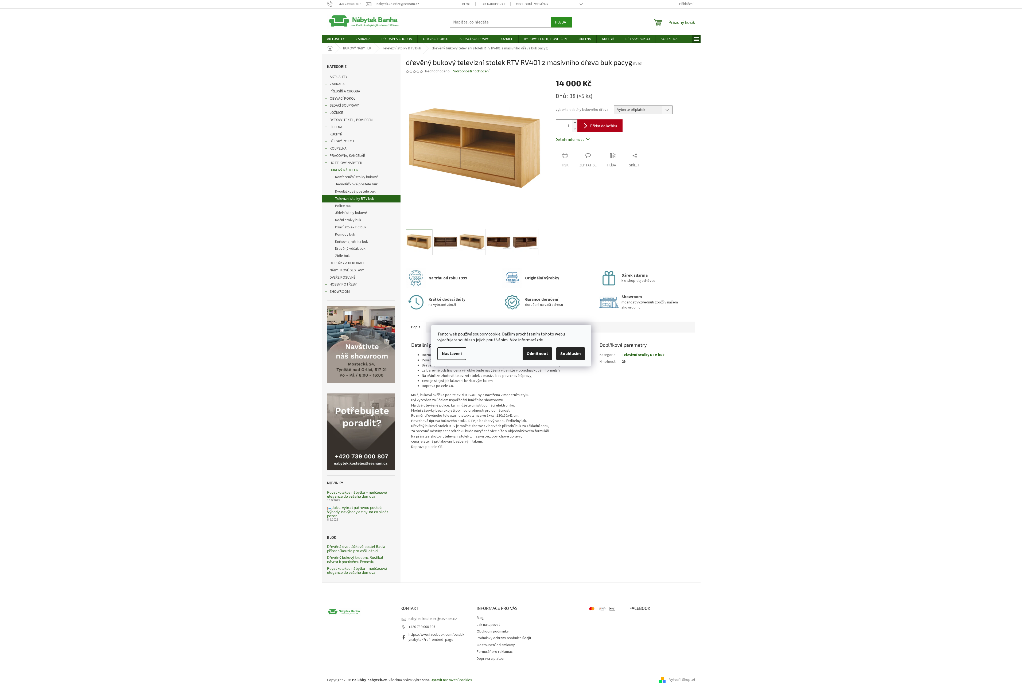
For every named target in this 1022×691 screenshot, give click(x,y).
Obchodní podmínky (532, 4)
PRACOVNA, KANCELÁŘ (347, 155)
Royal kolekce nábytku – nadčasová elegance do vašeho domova (357, 494)
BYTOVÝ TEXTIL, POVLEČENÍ (351, 120)
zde (540, 340)
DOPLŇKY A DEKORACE (347, 263)
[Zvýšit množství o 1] (574, 123)
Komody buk (345, 234)
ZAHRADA (337, 84)
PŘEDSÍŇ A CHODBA (345, 91)
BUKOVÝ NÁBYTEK (344, 170)
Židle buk (342, 256)
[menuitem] (336, 39)
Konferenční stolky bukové (356, 177)
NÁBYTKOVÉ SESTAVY (347, 270)
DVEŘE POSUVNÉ (342, 277)
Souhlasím (570, 354)
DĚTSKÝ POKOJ (342, 141)
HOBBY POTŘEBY (343, 284)
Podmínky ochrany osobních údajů (504, 638)
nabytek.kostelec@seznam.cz (433, 619)
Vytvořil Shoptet (682, 680)
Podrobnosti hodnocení (470, 71)
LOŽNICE (336, 112)
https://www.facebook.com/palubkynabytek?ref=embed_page (436, 637)
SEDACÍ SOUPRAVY (344, 105)
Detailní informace (570, 139)
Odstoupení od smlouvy (496, 645)
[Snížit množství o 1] (574, 129)
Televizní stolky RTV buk (354, 198)
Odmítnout (537, 354)
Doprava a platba (490, 658)
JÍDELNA (336, 127)
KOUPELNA (338, 148)
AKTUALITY (338, 77)
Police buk (343, 206)
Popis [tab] (415, 327)
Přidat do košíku (603, 125)
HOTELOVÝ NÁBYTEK (346, 163)
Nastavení (452, 354)
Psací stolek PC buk (350, 227)
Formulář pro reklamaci (495, 651)
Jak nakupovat (493, 4)
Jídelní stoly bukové (351, 213)
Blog (466, 4)
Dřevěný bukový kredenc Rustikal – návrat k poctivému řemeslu (356, 559)
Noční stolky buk (348, 220)
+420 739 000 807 (422, 627)
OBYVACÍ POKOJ (342, 98)
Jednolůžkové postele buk (356, 184)
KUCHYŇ (336, 134)
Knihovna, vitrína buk (351, 241)
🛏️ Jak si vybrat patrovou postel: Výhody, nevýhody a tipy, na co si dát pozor (357, 511)
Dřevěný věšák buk (350, 248)
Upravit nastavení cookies (451, 680)
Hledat (561, 22)
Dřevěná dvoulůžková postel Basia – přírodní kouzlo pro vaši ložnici (357, 548)
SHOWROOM (340, 291)
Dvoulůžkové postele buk (355, 191)
